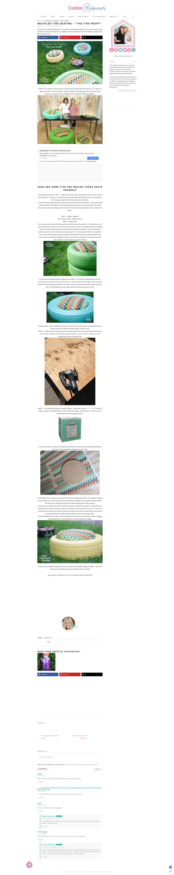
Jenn (49, 642)
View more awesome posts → (128, 90)
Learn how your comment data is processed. (82, 764)
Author (40, 637)
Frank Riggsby (52, 847)
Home (39, 21)
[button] (100, 43)
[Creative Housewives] (87, 10)
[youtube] (111, 51)
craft (43, 21)
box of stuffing (90, 408)
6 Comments (58, 26)
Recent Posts (48, 637)
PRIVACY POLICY (106, 871)
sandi (50, 818)
